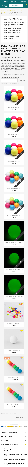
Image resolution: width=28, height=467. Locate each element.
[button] (2, 5)
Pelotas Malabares (12, 18)
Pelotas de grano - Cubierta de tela (13, 22)
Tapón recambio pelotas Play (14, 323)
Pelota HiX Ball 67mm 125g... (14, 188)
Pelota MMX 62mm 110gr (14, 134)
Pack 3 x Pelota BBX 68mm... (14, 405)
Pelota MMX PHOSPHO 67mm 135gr (14, 296)
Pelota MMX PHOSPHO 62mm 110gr (14, 269)
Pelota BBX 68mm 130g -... (14, 377)
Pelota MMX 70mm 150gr (14, 161)
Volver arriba (20, 418)
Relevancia (9, 80)
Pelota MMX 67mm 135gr (14, 107)
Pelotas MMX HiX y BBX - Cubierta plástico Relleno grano (13, 25)
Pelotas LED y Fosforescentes (12, 28)
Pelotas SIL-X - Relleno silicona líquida (12, 33)
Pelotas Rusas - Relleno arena (12, 30)
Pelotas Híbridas (8, 38)
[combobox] (15, 5)
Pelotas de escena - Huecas (11, 36)
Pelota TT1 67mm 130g (14, 350)
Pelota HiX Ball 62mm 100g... (14, 215)
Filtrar (22, 80)
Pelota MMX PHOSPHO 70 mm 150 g (14, 242)
